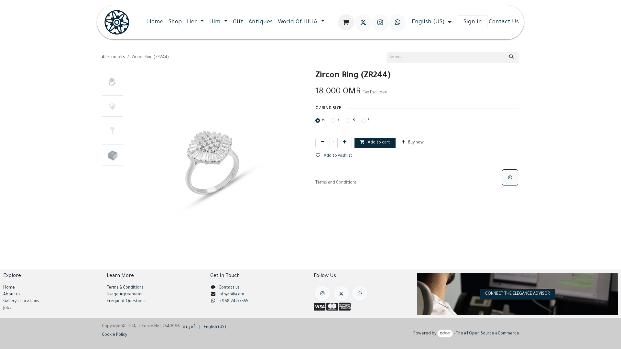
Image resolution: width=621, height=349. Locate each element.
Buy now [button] (415, 143)
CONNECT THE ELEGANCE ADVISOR (517, 294)
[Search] (511, 57)
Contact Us (504, 22)
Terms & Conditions (125, 288)
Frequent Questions (127, 301)
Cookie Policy (256, 338)
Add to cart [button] (378, 143)
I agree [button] (508, 339)
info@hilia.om (231, 294)
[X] (363, 22)
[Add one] (344, 143)
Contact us (229, 288)
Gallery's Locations (21, 301)
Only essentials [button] (481, 339)
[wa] (397, 22)
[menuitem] (155, 22)
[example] (359, 293)
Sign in (472, 22)
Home (9, 288)
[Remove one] (322, 143)
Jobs (7, 308)
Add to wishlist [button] (337, 156)
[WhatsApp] (510, 177)
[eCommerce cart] (346, 22)
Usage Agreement (124, 294)
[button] (135, 160)
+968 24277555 (234, 301)
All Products (113, 57)
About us (11, 294)
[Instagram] (380, 22)
